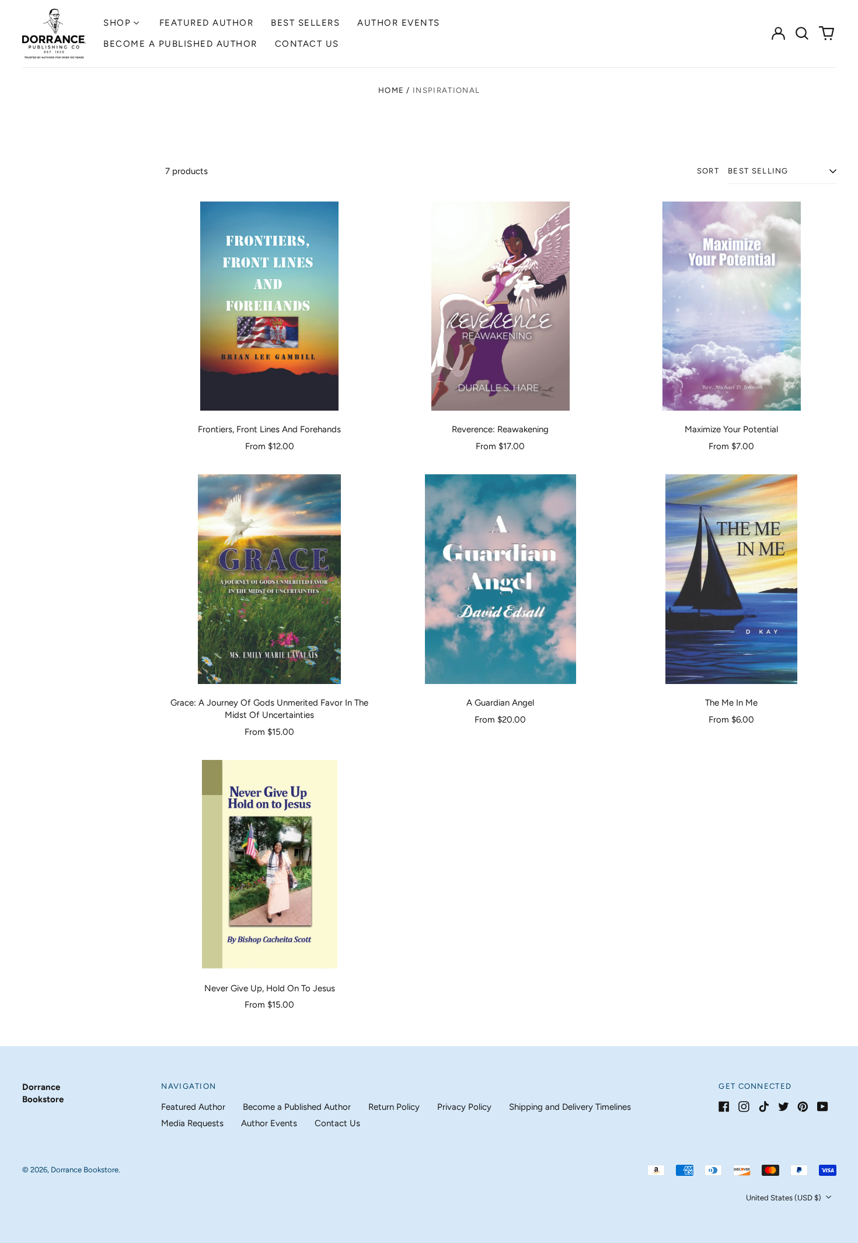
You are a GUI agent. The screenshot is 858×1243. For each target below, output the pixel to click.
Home (391, 90)
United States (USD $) (784, 1197)
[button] (802, 33)
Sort (708, 170)
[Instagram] (743, 1106)
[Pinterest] (802, 1106)
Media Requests (192, 1123)
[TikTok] (763, 1106)
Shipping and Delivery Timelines (570, 1107)
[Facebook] (724, 1106)
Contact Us (307, 44)
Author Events (398, 23)
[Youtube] (822, 1106)
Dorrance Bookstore (84, 1169)
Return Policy (394, 1107)
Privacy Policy (464, 1107)
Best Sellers (305, 23)
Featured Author (206, 23)
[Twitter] (783, 1106)
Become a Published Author (180, 44)
